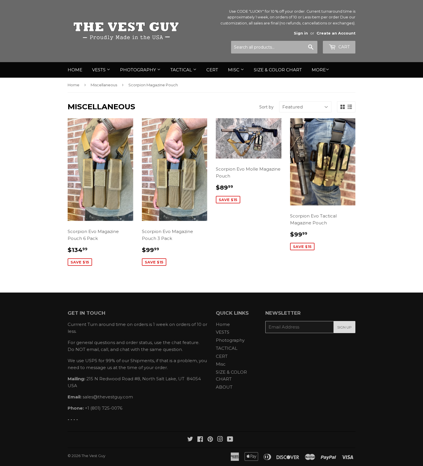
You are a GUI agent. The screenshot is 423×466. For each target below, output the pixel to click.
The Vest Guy (93, 455)
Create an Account (336, 33)
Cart (343, 46)
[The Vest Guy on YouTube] (230, 439)
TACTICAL (181, 69)
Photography (138, 69)
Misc (234, 69)
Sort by (266, 107)
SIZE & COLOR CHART (278, 69)
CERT (212, 69)
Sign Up (344, 327)
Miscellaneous (104, 85)
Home (75, 69)
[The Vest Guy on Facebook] (200, 439)
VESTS (99, 69)
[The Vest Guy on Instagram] (220, 439)
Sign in (301, 33)
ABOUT (224, 387)
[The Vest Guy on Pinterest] (210, 439)
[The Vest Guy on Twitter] (190, 439)
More (319, 69)
